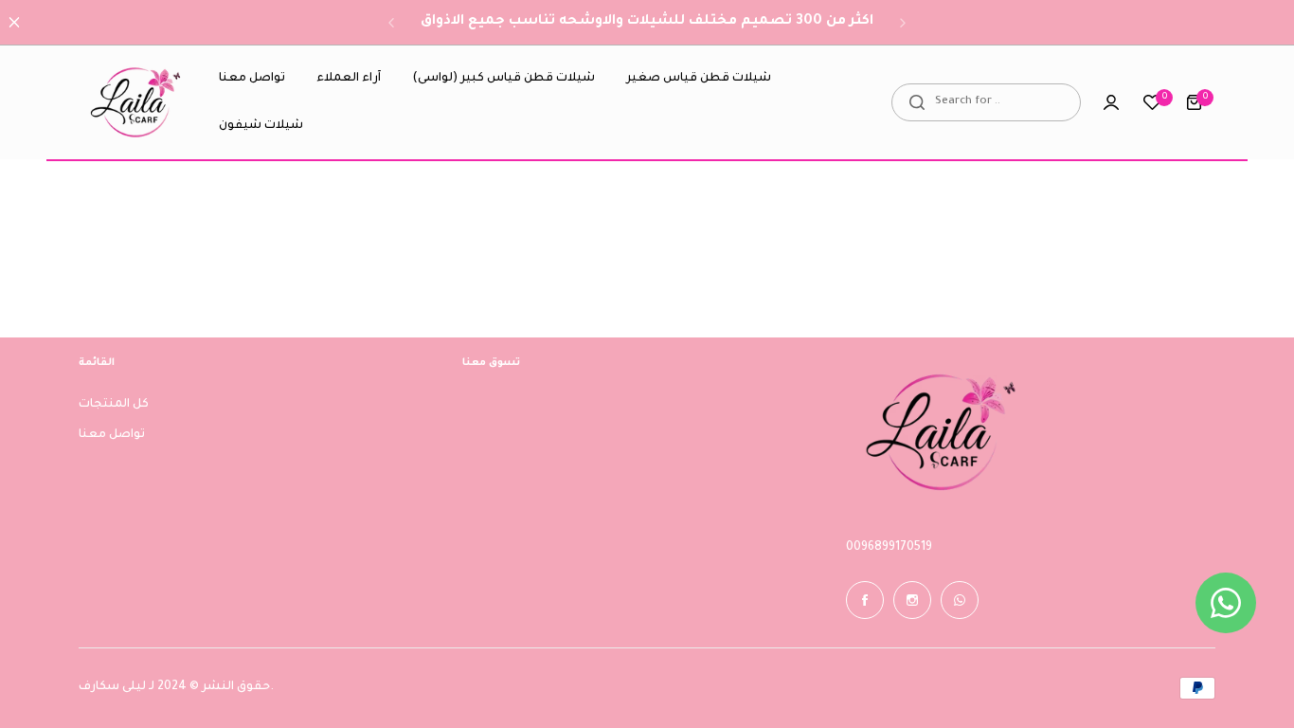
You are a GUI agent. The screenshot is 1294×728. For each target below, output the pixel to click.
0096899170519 (889, 548)
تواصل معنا (112, 435)
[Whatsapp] (960, 600)
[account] (1111, 102)
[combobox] (986, 102)
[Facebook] (865, 600)
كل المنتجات (114, 404)
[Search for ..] (917, 102)
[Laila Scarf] (135, 102)
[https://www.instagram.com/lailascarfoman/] (912, 600)
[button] (391, 23)
